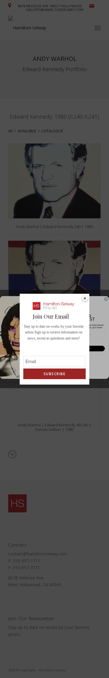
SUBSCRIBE (54, 373)
